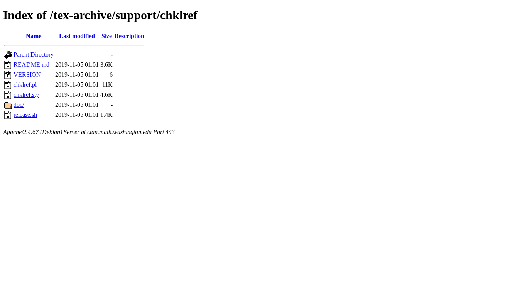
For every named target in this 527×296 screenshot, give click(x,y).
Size (106, 36)
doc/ (19, 104)
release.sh (25, 114)
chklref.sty (26, 94)
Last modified (77, 36)
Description (129, 36)
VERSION (27, 74)
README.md (31, 64)
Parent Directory (34, 54)
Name (33, 36)
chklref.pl (25, 84)
